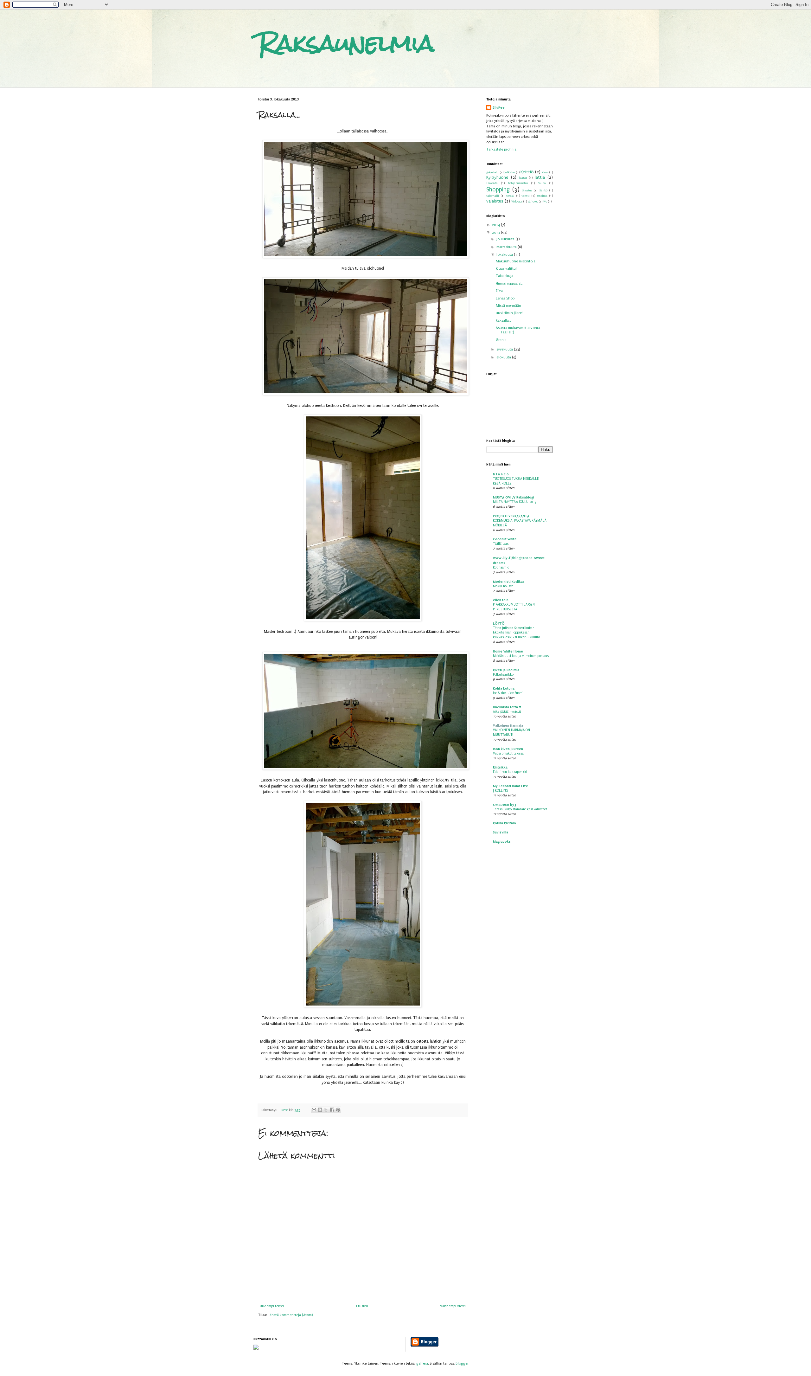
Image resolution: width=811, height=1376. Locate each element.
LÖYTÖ (499, 623)
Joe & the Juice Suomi (508, 693)
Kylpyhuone (497, 177)
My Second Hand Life (510, 786)
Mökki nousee (503, 586)
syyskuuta (505, 349)
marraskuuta (507, 247)
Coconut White (505, 539)
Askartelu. (492, 172)
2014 (496, 225)
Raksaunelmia (346, 43)
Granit (501, 340)
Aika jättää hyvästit (507, 712)
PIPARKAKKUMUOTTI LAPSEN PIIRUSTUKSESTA (514, 606)
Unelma (542, 195)
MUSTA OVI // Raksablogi (513, 497)
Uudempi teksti (272, 1306)
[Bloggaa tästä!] (320, 1110)
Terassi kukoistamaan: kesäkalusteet (520, 809)
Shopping (498, 189)
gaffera (422, 1363)
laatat (523, 177)
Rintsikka (500, 767)
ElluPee (499, 107)
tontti (525, 195)
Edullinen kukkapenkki (510, 772)
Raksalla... (503, 320)
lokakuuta (505, 255)
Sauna (542, 183)
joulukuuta (505, 239)
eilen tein (500, 600)
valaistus (494, 201)
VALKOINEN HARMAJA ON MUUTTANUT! (511, 732)
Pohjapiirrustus (518, 183)
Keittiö (527, 172)
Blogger (462, 1363)
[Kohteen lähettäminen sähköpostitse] (314, 1110)
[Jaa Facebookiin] (332, 1110)
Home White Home (508, 651)
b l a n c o (501, 474)
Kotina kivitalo (504, 823)
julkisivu (509, 172)
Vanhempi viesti (453, 1306)
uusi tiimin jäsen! (509, 313)
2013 (496, 232)
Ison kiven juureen (508, 749)
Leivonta (492, 183)
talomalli (492, 195)
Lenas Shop (505, 298)
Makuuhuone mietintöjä (515, 261)
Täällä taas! (501, 544)
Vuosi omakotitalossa (508, 753)
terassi (510, 195)
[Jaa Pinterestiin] (338, 1110)
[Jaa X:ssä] (326, 1110)
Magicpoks (502, 841)
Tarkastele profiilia (501, 149)
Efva (499, 291)
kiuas (545, 172)
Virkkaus (516, 201)
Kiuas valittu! (506, 269)
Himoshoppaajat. (509, 283)
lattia (540, 177)
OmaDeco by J (504, 804)
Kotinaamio (501, 567)
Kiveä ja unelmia (506, 670)
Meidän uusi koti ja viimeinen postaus (521, 656)
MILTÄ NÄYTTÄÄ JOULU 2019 (514, 502)
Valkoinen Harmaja (508, 725)
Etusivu (362, 1306)
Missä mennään (508, 306)
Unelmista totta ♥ (507, 707)
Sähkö (543, 190)
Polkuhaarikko (503, 674)
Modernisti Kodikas (509, 581)
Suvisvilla (500, 832)
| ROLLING (500, 790)
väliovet (533, 201)
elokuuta (504, 357)
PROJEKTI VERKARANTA (511, 516)
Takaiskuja (504, 276)
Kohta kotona (503, 688)
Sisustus (527, 190)
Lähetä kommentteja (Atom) (290, 1315)
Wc (545, 201)
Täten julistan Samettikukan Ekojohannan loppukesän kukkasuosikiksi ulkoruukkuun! (516, 633)
